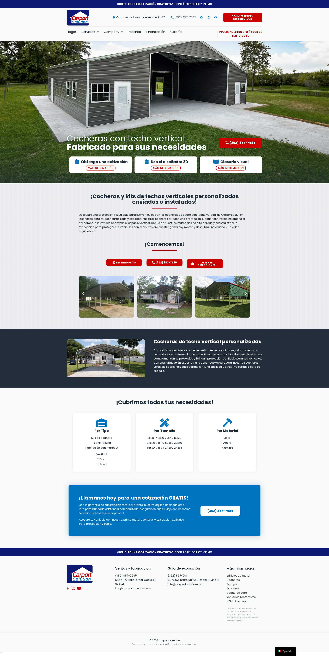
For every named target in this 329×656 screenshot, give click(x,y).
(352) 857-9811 (178, 576)
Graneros (233, 588)
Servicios (88, 32)
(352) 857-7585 (126, 576)
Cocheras (233, 580)
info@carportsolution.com (133, 588)
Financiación (155, 32)
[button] (83, 293)
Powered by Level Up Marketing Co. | (152, 644)
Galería (176, 32)
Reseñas (134, 32)
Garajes (232, 584)
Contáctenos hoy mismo (193, 4)
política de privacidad (185, 644)
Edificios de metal (238, 576)
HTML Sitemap (236, 601)
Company (111, 32)
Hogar (71, 32)
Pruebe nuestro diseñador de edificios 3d (240, 34)
